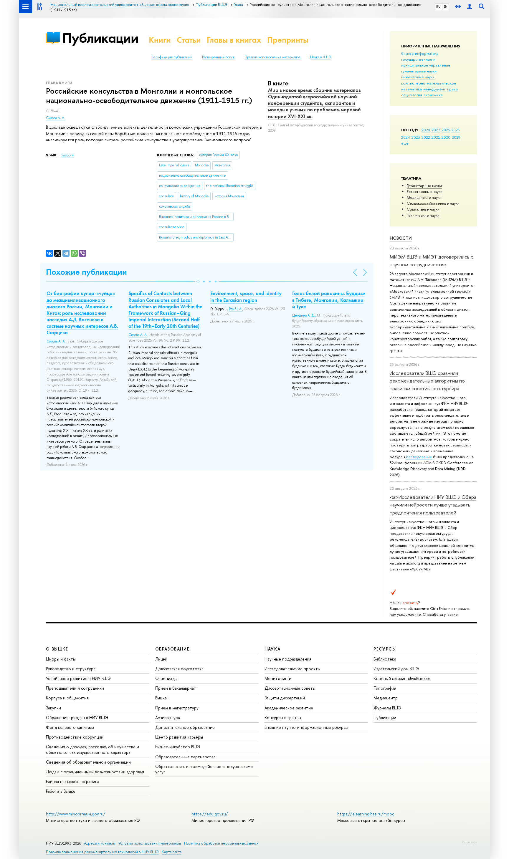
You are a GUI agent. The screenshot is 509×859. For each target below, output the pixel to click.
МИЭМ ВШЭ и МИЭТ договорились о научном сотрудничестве (432, 260)
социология (411, 94)
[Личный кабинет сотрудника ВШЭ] (469, 6)
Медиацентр (386, 698)
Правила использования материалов (272, 57)
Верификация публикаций (171, 57)
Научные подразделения (288, 659)
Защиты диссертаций (285, 698)
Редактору (469, 842)
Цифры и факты (61, 659)
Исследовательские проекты (292, 668)
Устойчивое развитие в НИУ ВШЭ (78, 678)
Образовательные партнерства (185, 756)
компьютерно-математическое (428, 83)
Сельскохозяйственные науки (433, 203)
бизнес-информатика (420, 53)
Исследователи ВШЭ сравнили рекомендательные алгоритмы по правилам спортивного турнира (427, 381)
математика (411, 89)
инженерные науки (417, 77)
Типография (385, 688)
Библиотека (385, 659)
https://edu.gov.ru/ (209, 814)
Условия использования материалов (149, 843)
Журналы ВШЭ (387, 708)
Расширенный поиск (218, 57)
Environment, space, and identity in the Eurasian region (246, 296)
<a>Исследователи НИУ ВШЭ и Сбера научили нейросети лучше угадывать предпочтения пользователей (433, 505)
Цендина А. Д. (303, 315)
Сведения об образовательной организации (88, 762)
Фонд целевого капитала (70, 727)
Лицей (161, 659)
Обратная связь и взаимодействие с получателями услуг (204, 769)
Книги (160, 40)
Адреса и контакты (99, 843)
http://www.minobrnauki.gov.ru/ (75, 814)
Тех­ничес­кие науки (423, 215)
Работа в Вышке (60, 791)
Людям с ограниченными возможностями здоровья (95, 771)
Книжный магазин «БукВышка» (402, 678)
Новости (401, 238)
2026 (446, 130)
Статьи (189, 40)
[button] (198, 281)
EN (445, 6)
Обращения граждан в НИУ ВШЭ (77, 717)
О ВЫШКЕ (57, 649)
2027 (436, 130)
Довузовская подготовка (179, 668)
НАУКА (273, 649)
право (452, 89)
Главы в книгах (234, 40)
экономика (433, 94)
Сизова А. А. (55, 117)
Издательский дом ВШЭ (396, 668)
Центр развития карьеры (179, 737)
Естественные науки (424, 191)
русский (67, 155)
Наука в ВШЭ (320, 57)
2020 (446, 137)
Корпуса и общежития (67, 698)
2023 (416, 137)
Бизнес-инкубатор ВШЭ (177, 746)
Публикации (100, 38)
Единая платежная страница (72, 781)
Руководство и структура (70, 668)
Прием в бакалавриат (175, 688)
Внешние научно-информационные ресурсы (306, 727)
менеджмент (434, 89)
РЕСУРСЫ (385, 649)
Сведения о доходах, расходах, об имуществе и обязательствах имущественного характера (92, 749)
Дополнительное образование (185, 727)
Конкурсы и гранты (283, 717)
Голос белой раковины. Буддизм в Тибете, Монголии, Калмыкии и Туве (328, 299)
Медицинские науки (424, 197)
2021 (436, 137)
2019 (456, 137)
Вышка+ (162, 698)
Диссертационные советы (290, 688)
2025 (455, 130)
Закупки (53, 708)
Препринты (287, 40)
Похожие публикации (86, 272)
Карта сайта (171, 851)
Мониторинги (278, 678)
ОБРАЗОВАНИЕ (172, 649)
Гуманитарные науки (424, 185)
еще (405, 143)
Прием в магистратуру (177, 708)
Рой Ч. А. (235, 309)
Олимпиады (166, 678)
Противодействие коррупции (74, 737)
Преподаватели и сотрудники (75, 688)
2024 (405, 137)
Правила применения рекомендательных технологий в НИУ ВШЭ (102, 851)
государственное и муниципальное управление (425, 62)
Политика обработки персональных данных (221, 843)
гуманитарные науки (419, 71)
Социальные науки (423, 209)
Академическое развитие (289, 708)
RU (438, 6)
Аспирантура (167, 717)
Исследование (419, 456)
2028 (426, 130)
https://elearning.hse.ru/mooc (365, 814)
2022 (426, 137)
